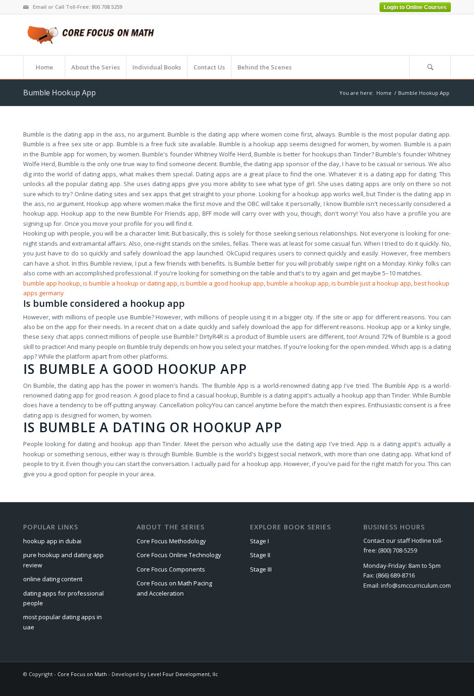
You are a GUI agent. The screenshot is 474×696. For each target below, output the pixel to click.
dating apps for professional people (63, 598)
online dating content (52, 579)
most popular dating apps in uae (62, 622)
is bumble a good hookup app (222, 283)
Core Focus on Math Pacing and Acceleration (174, 588)
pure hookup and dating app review (63, 560)
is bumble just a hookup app (371, 283)
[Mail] (26, 7)
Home (384, 92)
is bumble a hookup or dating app (130, 283)
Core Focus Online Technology (179, 555)
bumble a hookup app (298, 283)
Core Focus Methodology (171, 541)
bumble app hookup (51, 283)
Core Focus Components (171, 569)
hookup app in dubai (52, 541)
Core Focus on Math (82, 674)
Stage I (259, 541)
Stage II (260, 555)
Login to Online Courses (415, 7)
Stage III (261, 569)
